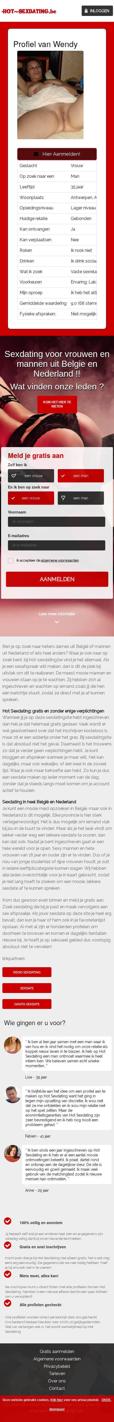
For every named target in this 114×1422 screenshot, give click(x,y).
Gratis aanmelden (57, 1351)
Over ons (57, 1380)
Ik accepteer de (47, 560)
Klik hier (56, 1400)
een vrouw (34, 476)
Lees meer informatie (57, 614)
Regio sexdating (27, 972)
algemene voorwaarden (60, 560)
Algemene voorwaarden (57, 1358)
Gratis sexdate (27, 1004)
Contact (57, 1388)
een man (80, 476)
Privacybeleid (57, 1366)
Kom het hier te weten (57, 404)
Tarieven (57, 1373)
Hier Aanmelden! (59, 154)
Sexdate (27, 988)
